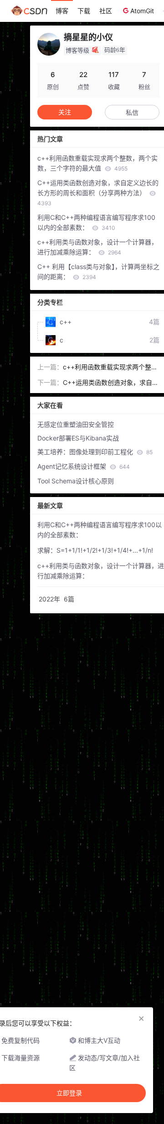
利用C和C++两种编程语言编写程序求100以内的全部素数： (96, 222)
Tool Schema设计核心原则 (75, 481)
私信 (132, 112)
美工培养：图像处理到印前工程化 (95, 452)
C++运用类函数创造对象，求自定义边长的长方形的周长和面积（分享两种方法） (98, 193)
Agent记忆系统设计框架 (83, 466)
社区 (105, 11)
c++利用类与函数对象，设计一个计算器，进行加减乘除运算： (97, 247)
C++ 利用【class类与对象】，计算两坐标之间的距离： (98, 271)
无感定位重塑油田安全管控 (75, 424)
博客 (62, 11)
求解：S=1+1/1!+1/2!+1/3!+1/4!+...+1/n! (95, 550)
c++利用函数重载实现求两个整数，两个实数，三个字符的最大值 (97, 163)
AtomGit (142, 11)
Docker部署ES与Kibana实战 (78, 438)
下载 (83, 11)
